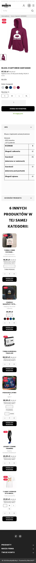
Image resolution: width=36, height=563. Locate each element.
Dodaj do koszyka (18, 108)
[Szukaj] (32, 10)
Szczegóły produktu (18, 198)
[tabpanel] (18, 35)
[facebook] (15, 536)
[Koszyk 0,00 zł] (29, 5)
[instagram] (20, 536)
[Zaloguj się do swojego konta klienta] (24, 5)
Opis (18, 127)
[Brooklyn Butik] (8, 5)
